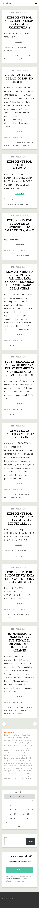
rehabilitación (8, 145)
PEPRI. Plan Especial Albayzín (13, 713)
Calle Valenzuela (21, 56)
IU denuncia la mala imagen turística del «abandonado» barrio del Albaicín (20, 642)
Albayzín (10, 142)
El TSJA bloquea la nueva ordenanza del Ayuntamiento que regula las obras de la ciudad (20, 368)
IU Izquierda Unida (22, 710)
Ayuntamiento (15, 47)
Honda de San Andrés (19, 614)
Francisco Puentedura (26, 707)
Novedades (23, 47)
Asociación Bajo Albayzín (21, 494)
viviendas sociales (24, 145)
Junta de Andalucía (27, 142)
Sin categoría (8, 51)
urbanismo (23, 59)
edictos (29, 56)
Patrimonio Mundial (10, 497)
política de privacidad (14, 878)
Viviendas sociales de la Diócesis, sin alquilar (20, 79)
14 (23, 809)
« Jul (18, 826)
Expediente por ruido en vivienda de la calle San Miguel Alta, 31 (20, 518)
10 (6, 809)
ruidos (26, 204)
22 (28, 814)
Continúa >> (19, 42)
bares (9, 204)
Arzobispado (17, 142)
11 (10, 809)
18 (11, 814)
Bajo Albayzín (12, 56)
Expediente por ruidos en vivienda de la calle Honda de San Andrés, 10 (20, 577)
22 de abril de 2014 (19, 426)
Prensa (20, 137)
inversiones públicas (10, 710)
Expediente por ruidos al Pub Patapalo (19, 165)
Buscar (6, 837)
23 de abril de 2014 (19, 71)
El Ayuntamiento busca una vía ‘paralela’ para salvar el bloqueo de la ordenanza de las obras (20, 280)
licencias (6, 59)
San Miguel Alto (21, 556)
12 (15, 809)
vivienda (15, 145)
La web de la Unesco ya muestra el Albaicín (19, 434)
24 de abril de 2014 (19, 13)
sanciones (16, 59)
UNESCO (18, 497)
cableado (16, 707)
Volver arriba (6, 904)
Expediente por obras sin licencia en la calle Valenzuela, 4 (19, 22)
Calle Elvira (15, 204)
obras (11, 59)
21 (23, 814)
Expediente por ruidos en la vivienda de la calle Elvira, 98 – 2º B (20, 227)
